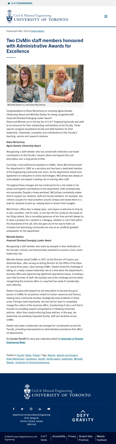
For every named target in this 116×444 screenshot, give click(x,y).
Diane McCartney (15, 358)
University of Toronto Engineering (32, 362)
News (28, 355)
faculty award (53, 358)
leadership (67, 358)
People (36, 355)
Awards (51, 355)
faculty (41, 358)
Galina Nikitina (37, 31)
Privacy (72, 436)
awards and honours (67, 355)
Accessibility (58, 436)
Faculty (20, 355)
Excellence (31, 358)
